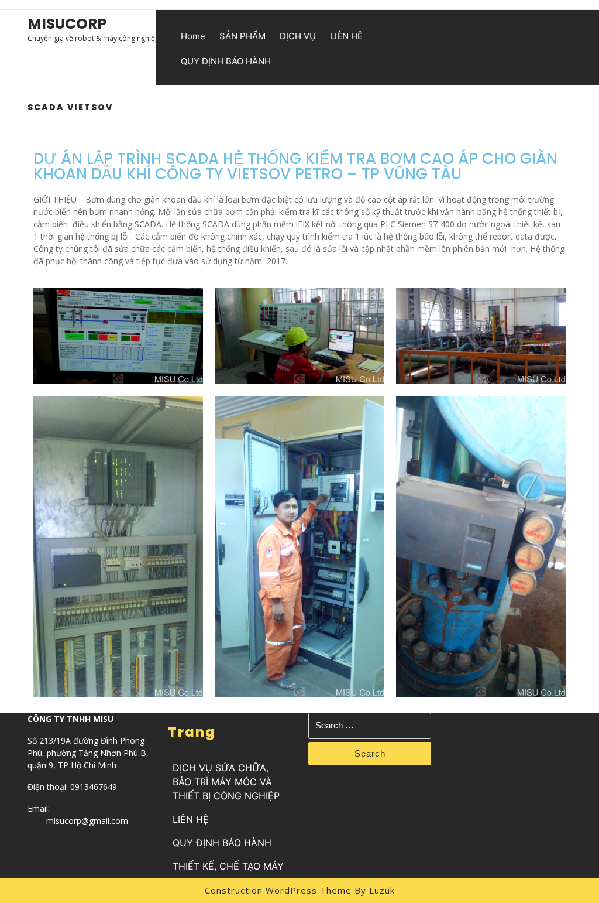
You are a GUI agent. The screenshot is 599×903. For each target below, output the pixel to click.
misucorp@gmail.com (87, 820)
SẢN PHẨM (242, 36)
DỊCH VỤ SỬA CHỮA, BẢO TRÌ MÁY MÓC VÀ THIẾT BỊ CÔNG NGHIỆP (226, 782)
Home (193, 36)
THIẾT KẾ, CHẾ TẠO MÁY (228, 866)
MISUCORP (66, 23)
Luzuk (382, 890)
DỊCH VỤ (298, 36)
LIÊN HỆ (346, 36)
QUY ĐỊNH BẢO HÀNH (226, 61)
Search (369, 753)
